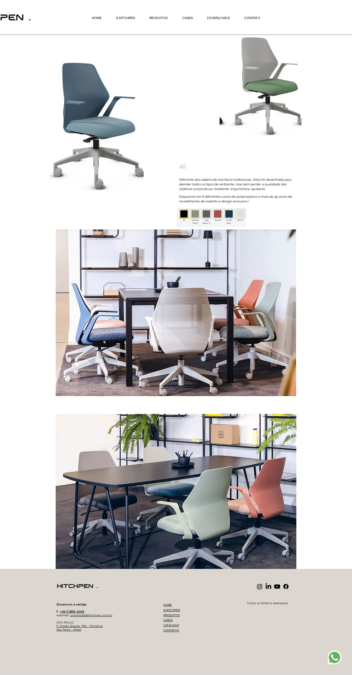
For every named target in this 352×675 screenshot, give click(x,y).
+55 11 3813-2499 (72, 611)
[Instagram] (259, 586)
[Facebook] (285, 586)
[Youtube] (277, 586)
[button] (260, 85)
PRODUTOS (171, 615)
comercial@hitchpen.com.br (91, 615)
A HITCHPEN (171, 610)
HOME (167, 604)
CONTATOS (171, 630)
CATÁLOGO (171, 625)
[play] (290, 131)
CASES (168, 620)
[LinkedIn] (268, 586)
